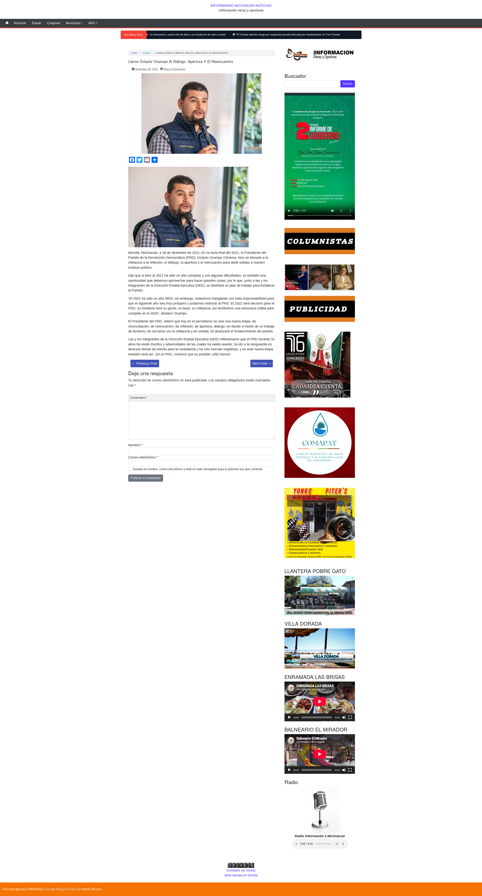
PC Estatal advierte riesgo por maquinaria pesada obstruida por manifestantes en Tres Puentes (233, 34)
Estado (36, 23)
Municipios (73, 23)
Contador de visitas (241, 870)
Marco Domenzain (174, 68)
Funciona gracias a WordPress (22, 889)
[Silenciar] (344, 717)
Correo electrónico (143, 457)
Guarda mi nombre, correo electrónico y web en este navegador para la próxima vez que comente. (198, 469)
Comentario (138, 397)
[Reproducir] (289, 717)
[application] (319, 701)
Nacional (20, 23)
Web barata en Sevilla (241, 875)
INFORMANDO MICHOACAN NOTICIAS (241, 5)
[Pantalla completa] (350, 717)
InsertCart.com (91, 889)
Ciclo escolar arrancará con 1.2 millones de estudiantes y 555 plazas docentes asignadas (345, 34)
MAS (91, 23)
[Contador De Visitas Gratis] (241, 865)
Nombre (135, 445)
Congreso (53, 23)
